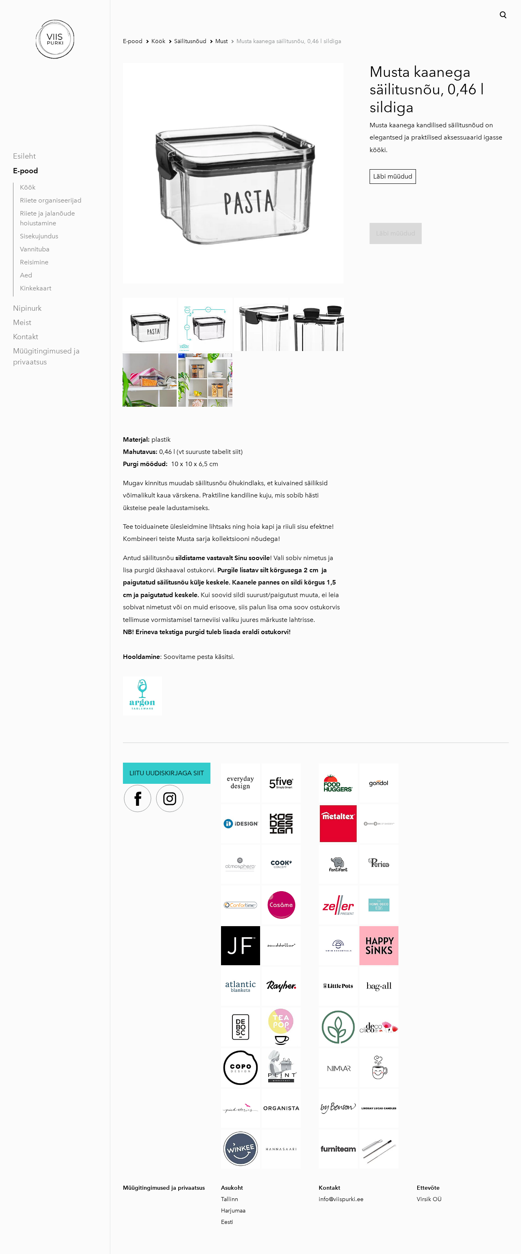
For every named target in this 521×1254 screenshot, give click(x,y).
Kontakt (25, 336)
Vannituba (35, 249)
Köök (27, 187)
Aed (26, 275)
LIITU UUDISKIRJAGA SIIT (166, 773)
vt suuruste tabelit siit (210, 452)
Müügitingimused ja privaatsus (46, 356)
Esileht (24, 156)
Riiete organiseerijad (50, 200)
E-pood (25, 170)
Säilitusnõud (190, 41)
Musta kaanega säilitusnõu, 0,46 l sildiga (288, 41)
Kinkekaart (35, 288)
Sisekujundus (39, 236)
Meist (22, 322)
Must (221, 41)
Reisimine (34, 262)
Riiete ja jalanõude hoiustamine (47, 218)
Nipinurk (27, 308)
